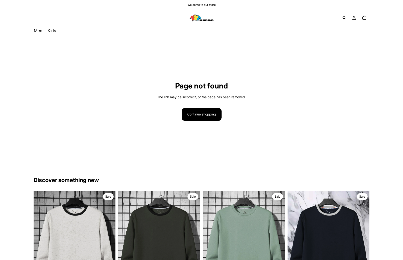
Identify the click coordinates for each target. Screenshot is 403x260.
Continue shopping (201, 114)
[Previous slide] (41, 246)
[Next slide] (108, 246)
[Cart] (364, 18)
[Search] (344, 18)
